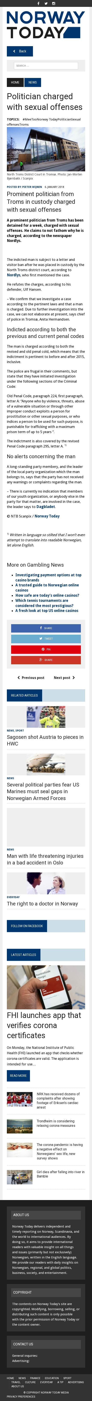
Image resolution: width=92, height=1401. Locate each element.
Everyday (13, 897)
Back (22, 51)
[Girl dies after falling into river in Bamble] (20, 1182)
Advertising (76, 1382)
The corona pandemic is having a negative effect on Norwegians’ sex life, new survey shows (60, 1151)
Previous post (33, 678)
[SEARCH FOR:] (46, 65)
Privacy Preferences (21, 1396)
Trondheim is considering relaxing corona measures (56, 1123)
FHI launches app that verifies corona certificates (44, 1025)
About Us (17, 1386)
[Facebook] (38, 3)
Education (52, 1378)
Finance (35, 1378)
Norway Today (46, 516)
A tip (60, 1382)
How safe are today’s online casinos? (47, 595)
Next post (62, 678)
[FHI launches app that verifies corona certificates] (46, 1007)
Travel (16, 1382)
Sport (19, 730)
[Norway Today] (46, 24)
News (10, 730)
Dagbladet (45, 507)
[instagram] (53, 3)
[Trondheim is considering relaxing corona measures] (20, 1131)
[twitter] (46, 3)
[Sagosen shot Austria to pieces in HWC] (46, 725)
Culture (30, 1382)
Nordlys (13, 275)
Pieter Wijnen (32, 187)
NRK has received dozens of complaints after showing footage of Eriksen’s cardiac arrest (58, 1100)
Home (10, 1378)
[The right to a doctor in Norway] (46, 891)
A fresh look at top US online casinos (46, 610)
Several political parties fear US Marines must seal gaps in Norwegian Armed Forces (43, 791)
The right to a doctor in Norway (42, 904)
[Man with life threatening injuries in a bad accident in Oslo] (46, 844)
